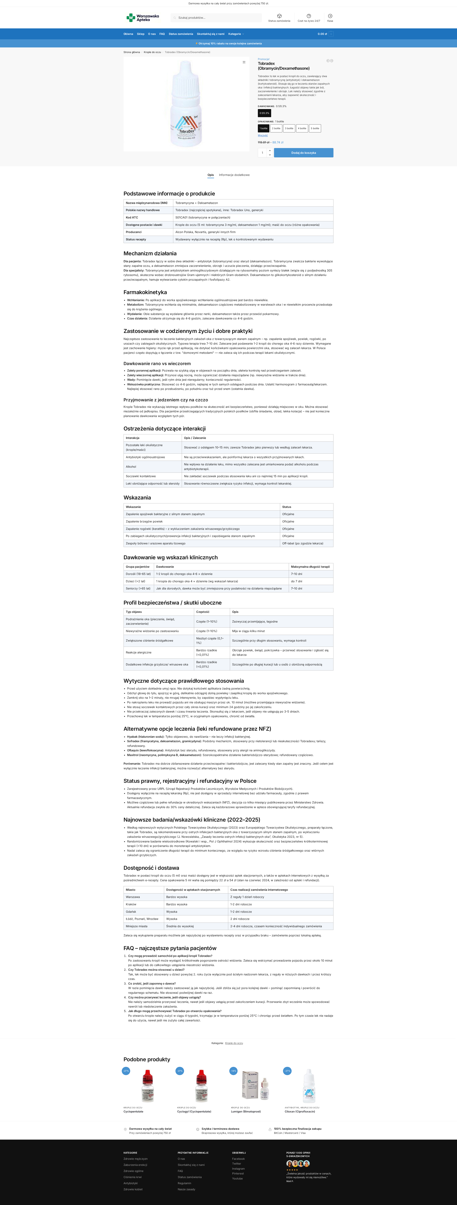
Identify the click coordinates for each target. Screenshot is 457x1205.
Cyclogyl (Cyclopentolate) (194, 1111)
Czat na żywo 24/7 (309, 20)
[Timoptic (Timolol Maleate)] (328, 61)
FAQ (180, 1171)
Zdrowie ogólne (133, 1171)
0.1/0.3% (264, 113)
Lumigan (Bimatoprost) (246, 1111)
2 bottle (276, 128)
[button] (325, 34)
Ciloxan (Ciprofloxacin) (300, 1111)
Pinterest (238, 1173)
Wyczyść (263, 135)
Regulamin (184, 1183)
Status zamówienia (279, 20)
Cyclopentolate (133, 1111)
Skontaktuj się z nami (191, 1165)
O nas (181, 1158)
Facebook (238, 1158)
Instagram (238, 1168)
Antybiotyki (292, 1107)
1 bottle (264, 128)
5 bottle (315, 128)
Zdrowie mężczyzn (136, 1158)
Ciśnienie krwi (133, 1177)
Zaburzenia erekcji (135, 1165)
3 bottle (289, 128)
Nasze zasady (186, 1189)
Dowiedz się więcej (147, 1117)
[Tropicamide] (331, 61)
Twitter (236, 1163)
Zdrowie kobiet (133, 1189)
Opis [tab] (211, 175)
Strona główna (132, 52)
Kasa (330, 20)
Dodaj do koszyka (303, 153)
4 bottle (302, 128)
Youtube (237, 1178)
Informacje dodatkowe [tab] (234, 175)
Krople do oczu (152, 52)
